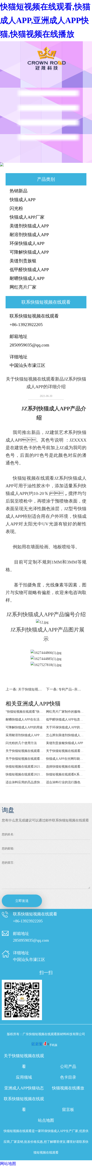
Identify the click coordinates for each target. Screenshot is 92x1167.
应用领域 (24, 1077)
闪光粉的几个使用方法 (21, 743)
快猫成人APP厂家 (27, 217)
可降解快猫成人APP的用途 (24, 727)
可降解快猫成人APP (29, 252)
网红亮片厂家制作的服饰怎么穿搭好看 (65, 711)
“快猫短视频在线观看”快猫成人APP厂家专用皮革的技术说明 (25, 711)
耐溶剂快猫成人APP (29, 234)
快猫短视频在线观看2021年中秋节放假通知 (25, 766)
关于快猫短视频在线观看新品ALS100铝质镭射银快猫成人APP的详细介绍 (65, 751)
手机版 (53, 1045)
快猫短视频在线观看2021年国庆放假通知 (25, 774)
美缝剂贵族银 (23, 260)
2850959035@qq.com (29, 344)
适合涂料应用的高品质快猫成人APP (25, 782)
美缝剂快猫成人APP (29, 225)
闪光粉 (16, 208)
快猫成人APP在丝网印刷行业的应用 (65, 758)
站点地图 (46, 1120)
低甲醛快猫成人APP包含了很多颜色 (65, 719)
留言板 (68, 1109)
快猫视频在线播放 (68, 1088)
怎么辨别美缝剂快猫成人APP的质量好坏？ (65, 735)
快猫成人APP (23, 199)
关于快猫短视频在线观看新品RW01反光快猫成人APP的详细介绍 (25, 751)
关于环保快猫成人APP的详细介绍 (65, 727)
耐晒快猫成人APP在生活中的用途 (25, 719)
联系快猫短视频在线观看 (24, 1104)
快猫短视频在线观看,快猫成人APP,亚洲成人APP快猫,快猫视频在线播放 (45, 20)
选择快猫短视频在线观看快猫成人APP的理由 (65, 766)
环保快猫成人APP (27, 243)
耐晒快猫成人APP (27, 278)
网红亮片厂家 (23, 287)
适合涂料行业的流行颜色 (63, 782)
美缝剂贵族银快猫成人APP (64, 743)
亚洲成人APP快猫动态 (24, 1088)
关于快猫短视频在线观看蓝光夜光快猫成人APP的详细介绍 (25, 758)
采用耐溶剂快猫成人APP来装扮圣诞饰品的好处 (25, 735)
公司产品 (68, 1066)
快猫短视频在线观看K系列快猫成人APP (65, 774)
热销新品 (18, 190)
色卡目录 (68, 1077)
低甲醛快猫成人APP (29, 269)
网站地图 (8, 1163)
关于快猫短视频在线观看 (24, 1061)
